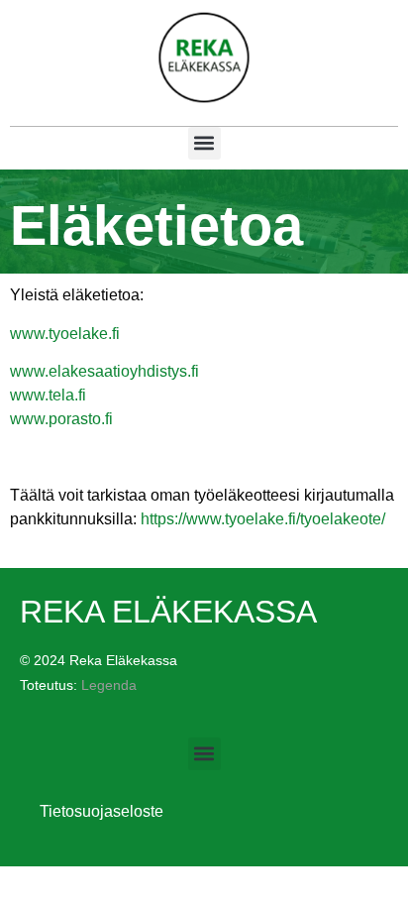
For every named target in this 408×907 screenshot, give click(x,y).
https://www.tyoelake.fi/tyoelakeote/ (263, 518)
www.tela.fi (48, 395)
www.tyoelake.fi (65, 333)
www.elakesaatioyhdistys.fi (104, 371)
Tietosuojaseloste (91, 811)
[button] (204, 143)
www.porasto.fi (61, 418)
